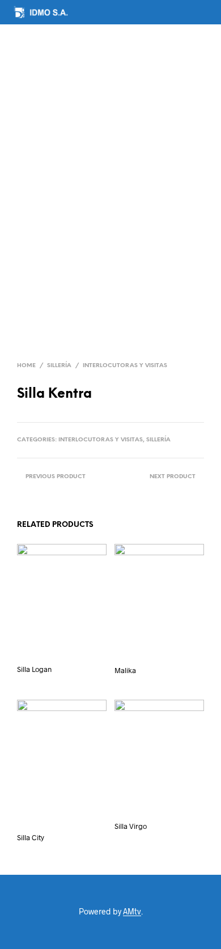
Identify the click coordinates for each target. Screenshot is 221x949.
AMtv (132, 911)
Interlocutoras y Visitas (125, 366)
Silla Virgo (130, 826)
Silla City (30, 837)
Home (26, 366)
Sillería (59, 366)
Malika (125, 670)
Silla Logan (34, 669)
